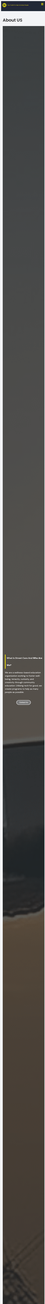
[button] (42, 4)
